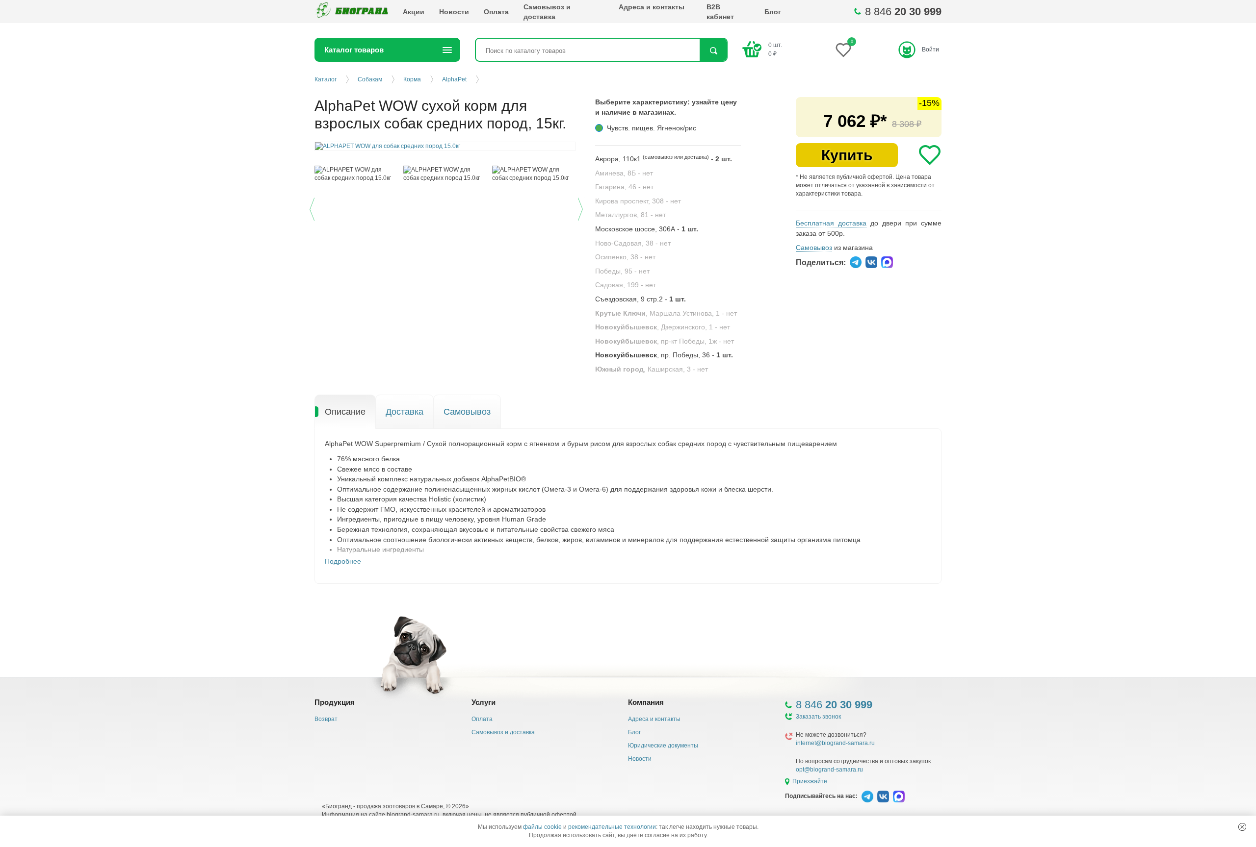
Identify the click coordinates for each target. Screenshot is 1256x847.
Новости (454, 12)
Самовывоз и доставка (547, 12)
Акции (413, 12)
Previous (313, 207)
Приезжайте (809, 781)
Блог (772, 12)
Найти (713, 51)
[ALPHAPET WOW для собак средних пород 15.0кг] (356, 174)
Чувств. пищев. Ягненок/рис (651, 128)
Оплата (496, 12)
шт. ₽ (775, 49)
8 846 (903, 11)
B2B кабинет (720, 12)
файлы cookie (542, 826)
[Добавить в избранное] (930, 155)
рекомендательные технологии (612, 826)
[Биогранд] (351, 11)
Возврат (326, 719)
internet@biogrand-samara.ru (835, 743)
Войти (930, 49)
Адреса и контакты (651, 7)
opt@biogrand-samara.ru (829, 769)
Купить (846, 155)
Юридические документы (663, 745)
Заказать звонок (818, 716)
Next (582, 207)
